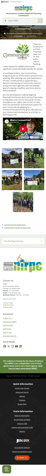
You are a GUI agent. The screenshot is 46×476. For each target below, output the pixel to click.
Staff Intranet (8, 325)
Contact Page (8, 303)
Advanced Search (22, 392)
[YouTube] (16, 346)
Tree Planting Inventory (13, 241)
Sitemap (22, 400)
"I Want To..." (8, 318)
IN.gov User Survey (22, 388)
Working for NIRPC (10, 322)
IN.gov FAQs (22, 404)
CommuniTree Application (15, 225)
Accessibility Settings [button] (22, 448)
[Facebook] (5, 346)
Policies (22, 396)
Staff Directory (8, 305)
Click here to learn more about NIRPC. (26, 367)
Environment (18, 36)
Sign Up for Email (9, 299)
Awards (22, 431)
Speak (21, 458)
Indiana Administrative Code (22, 427)
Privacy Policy (8, 307)
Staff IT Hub (7, 332)
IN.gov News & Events (22, 420)
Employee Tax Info (9, 336)
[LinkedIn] (20, 346)
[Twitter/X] (8, 346)
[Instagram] (12, 346)
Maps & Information (22, 416)
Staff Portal (7, 329)
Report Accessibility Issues (22, 452)
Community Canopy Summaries (17, 227)
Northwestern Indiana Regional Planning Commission (23, 14)
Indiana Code (22, 424)
